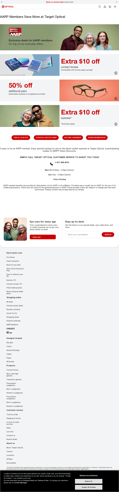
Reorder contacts (13, 309)
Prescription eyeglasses (11, 384)
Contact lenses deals (15, 306)
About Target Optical (15, 448)
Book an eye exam (14, 265)
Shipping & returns (14, 418)
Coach (9, 346)
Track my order (12, 415)
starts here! (59, 2)
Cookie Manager (20, 483)
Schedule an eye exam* (46, 138)
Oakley (9, 354)
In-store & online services (13, 423)
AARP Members (12, 325)
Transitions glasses (14, 379)
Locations (10, 455)
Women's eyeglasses (15, 393)
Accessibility (11, 463)
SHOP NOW (37, 237)
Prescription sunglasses (11, 398)
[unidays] (11, 328)
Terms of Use (43, 480)
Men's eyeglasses (13, 389)
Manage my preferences (89, 475)
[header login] (105, 7)
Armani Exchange (13, 350)
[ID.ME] (9, 332)
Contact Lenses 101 (14, 284)
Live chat (10, 432)
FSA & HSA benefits (14, 288)
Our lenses (11, 257)
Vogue (9, 358)
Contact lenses (12, 370)
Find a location (21, 138)
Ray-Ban (10, 343)
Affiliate (10, 459)
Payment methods (13, 321)
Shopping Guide (13, 317)
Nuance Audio (12, 439)
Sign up (108, 235)
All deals (10, 302)
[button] (110, 7)
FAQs (9, 428)
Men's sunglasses (13, 402)
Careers (10, 451)
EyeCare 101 (11, 280)
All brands (10, 362)
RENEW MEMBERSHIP (97, 138)
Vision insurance (13, 261)
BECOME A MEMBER (72, 138)
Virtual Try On (12, 313)
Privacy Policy (28, 480)
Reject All (88, 481)
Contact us (11, 435)
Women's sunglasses (15, 406)
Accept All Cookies (89, 487)
